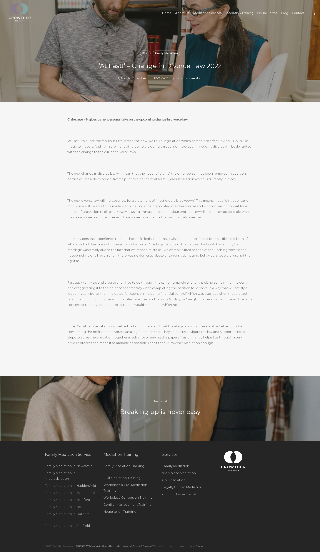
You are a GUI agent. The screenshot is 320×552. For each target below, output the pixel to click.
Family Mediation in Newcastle (68, 466)
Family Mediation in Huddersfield (70, 485)
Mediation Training (121, 454)
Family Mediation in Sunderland (70, 493)
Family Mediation (166, 53)
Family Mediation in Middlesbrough (60, 475)
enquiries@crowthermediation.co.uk (111, 546)
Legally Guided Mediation (182, 487)
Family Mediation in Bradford (67, 500)
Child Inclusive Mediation (182, 494)
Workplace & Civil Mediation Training (125, 487)
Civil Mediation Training (122, 478)
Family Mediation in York (64, 507)
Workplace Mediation (179, 473)
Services (170, 454)
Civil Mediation (174, 480)
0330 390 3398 (83, 546)
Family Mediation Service (68, 454)
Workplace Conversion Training (128, 497)
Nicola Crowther (133, 78)
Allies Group (196, 546)
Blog (145, 53)
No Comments (188, 78)
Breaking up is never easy (160, 408)
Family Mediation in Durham (67, 514)
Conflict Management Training (128, 504)
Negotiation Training (120, 511)
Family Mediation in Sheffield (67, 526)
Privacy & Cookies (141, 546)
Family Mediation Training (124, 466)
